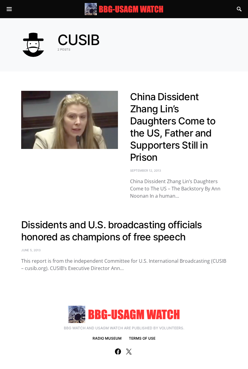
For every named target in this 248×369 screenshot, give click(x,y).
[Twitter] (129, 351)
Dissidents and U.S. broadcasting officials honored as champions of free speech (111, 231)
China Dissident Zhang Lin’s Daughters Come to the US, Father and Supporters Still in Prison (172, 127)
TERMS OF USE (142, 338)
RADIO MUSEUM (107, 338)
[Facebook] (118, 351)
